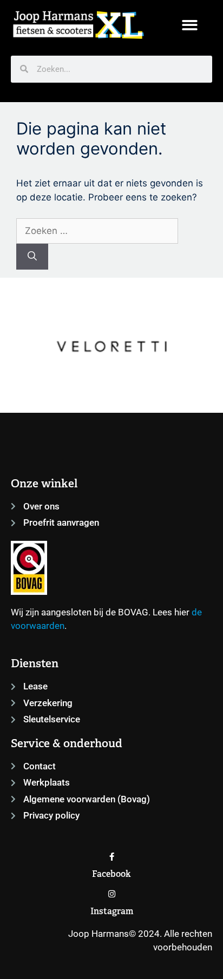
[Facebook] (112, 857)
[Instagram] (112, 894)
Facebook (111, 874)
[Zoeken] (32, 257)
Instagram (111, 911)
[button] (189, 25)
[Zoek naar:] (97, 230)
